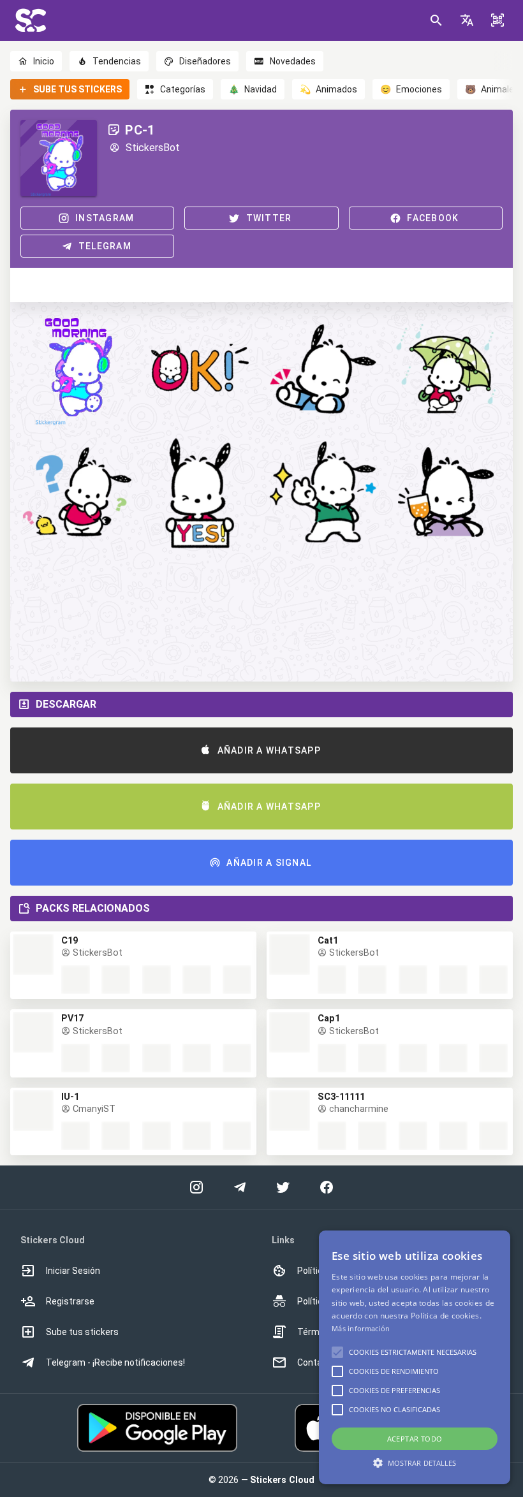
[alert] (414, 1357)
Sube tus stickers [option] (82, 1332)
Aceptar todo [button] (415, 1438)
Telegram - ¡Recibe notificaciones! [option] (115, 1362)
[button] (467, 20)
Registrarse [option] (70, 1301)
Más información (361, 1328)
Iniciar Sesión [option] (73, 1271)
